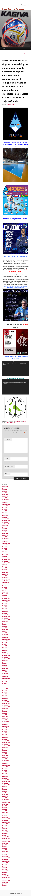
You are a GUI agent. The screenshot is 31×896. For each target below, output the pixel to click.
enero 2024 (4, 537)
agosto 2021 (5, 584)
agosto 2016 (5, 680)
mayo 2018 (4, 645)
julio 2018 (4, 642)
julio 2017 (4, 662)
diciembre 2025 (5, 499)
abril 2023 (4, 551)
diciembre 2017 (5, 654)
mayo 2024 (4, 530)
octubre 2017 (5, 657)
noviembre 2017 (6, 655)
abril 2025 (4, 512)
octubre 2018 (5, 637)
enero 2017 (4, 671)
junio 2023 (4, 548)
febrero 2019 (5, 631)
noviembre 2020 (6, 598)
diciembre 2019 (5, 615)
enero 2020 (4, 613)
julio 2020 (4, 603)
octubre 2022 (5, 561)
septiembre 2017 (6, 658)
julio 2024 (4, 527)
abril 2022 (4, 571)
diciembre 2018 (5, 634)
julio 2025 (4, 507)
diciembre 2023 (5, 538)
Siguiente (26, 53)
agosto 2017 (5, 660)
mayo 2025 (4, 511)
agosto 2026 (5, 486)
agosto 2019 (5, 621)
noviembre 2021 (6, 579)
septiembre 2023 (6, 543)
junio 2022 (4, 567)
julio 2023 (4, 546)
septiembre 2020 (6, 600)
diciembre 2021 (5, 577)
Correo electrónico (9, 466)
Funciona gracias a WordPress (15, 893)
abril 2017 (4, 667)
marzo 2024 (5, 533)
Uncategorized (18, 421)
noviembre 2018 (6, 636)
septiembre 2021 (6, 582)
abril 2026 (4, 493)
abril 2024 (4, 532)
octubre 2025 (5, 502)
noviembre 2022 (6, 559)
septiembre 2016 (6, 678)
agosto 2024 (5, 525)
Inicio (4, 48)
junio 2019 (4, 624)
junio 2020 (4, 605)
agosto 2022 (5, 564)
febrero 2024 (5, 535)
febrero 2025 (5, 515)
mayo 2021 (4, 589)
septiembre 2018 (6, 639)
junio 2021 (4, 587)
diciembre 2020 (5, 597)
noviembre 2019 (6, 616)
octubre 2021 (5, 580)
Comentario (8, 439)
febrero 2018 (5, 650)
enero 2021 (4, 595)
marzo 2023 (5, 553)
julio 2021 (4, 585)
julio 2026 (4, 488)
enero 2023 (4, 556)
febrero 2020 (5, 611)
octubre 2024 (5, 522)
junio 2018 (4, 644)
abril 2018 (4, 647)
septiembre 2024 (6, 524)
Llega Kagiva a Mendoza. (13, 9)
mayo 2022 (4, 569)
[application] (15, 368)
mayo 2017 (4, 665)
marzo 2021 (5, 592)
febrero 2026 (5, 496)
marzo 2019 (5, 629)
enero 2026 (4, 497)
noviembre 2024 (6, 520)
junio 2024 (4, 528)
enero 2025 (4, 517)
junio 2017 (4, 663)
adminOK (25, 421)
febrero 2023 (5, 554)
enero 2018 (4, 652)
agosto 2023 (5, 545)
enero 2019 (4, 632)
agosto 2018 (5, 641)
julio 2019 (4, 623)
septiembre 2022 (6, 563)
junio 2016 (4, 683)
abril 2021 (4, 590)
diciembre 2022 (5, 558)
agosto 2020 (5, 602)
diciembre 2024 (5, 519)
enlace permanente (11, 422)
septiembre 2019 (6, 619)
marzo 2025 (5, 514)
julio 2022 (4, 566)
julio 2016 (4, 681)
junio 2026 (4, 489)
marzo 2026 (5, 494)
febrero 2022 (5, 574)
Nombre (7, 458)
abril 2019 (4, 628)
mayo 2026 (4, 491)
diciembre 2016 (5, 673)
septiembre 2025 (6, 504)
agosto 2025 (5, 506)
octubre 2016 (5, 676)
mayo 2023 (4, 550)
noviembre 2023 (6, 540)
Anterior (4, 53)
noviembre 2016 (6, 675)
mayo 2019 (4, 626)
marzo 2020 (5, 610)
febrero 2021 (5, 593)
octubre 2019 (5, 618)
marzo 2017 (5, 668)
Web (6, 473)
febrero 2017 (5, 670)
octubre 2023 (5, 541)
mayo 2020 (4, 606)
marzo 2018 (5, 649)
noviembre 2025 (6, 501)
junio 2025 (4, 509)
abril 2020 (4, 608)
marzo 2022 (5, 572)
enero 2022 (4, 576)
